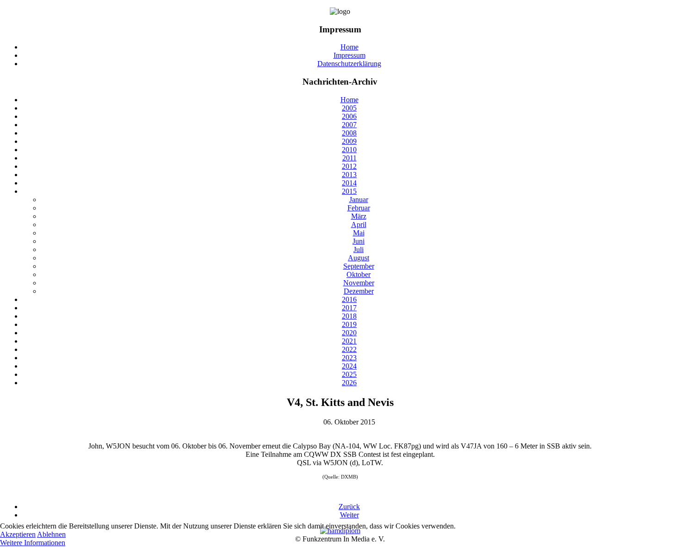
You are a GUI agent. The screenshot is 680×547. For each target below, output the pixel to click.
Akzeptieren (18, 534)
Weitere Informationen (32, 543)
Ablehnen (51, 534)
